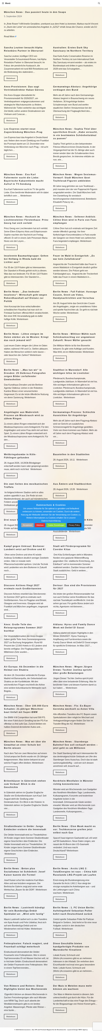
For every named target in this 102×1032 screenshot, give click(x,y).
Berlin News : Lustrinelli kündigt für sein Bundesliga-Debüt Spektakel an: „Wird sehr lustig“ (24, 910)
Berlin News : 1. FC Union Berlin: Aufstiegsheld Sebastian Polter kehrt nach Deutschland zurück (74, 910)
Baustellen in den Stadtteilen (71, 454)
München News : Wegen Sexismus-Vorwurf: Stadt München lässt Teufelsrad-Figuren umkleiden (75, 177)
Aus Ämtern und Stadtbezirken (72, 484)
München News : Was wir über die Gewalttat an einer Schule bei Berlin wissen (25, 745)
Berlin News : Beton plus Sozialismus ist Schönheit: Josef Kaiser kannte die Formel (24, 871)
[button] (99, 3)
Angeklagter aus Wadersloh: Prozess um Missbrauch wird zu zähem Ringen (24, 415)
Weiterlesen (10, 78)
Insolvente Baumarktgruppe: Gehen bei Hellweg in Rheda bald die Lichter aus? (26, 259)
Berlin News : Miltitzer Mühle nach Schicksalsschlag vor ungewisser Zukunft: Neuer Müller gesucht (74, 337)
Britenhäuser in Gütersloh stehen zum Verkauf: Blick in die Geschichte (25, 784)
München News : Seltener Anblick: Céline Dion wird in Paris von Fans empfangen (75, 220)
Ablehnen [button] (40, 525)
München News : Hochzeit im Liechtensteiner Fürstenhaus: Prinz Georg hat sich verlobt (26, 220)
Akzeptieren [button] (27, 525)
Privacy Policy (74, 525)
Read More (9, 36)
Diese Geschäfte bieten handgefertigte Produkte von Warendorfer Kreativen (71, 946)
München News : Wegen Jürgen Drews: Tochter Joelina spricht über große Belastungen (72, 670)
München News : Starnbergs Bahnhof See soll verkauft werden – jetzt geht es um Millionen (75, 745)
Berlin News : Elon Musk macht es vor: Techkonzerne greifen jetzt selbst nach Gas (74, 829)
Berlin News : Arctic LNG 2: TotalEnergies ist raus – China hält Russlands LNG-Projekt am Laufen (75, 871)
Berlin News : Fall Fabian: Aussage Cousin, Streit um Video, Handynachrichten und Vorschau (75, 295)
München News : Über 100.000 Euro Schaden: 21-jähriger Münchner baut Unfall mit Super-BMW (26, 709)
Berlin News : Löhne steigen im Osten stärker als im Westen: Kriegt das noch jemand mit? (26, 337)
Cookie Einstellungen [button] (56, 525)
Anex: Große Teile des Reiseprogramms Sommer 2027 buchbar (23, 627)
